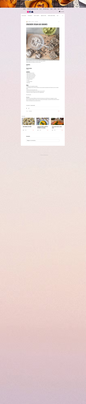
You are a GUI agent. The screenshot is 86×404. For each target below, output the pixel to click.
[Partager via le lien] (28, 108)
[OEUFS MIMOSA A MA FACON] (28, 121)
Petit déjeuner (30, 15)
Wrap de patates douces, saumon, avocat (57, 127)
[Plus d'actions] (58, 21)
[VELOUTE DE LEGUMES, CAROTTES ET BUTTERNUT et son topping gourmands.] (42, 121)
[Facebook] (30, 12)
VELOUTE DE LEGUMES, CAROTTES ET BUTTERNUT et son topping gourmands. (42, 127)
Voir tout (63, 116)
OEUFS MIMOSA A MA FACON (27, 126)
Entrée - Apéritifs (36, 15)
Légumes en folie (43, 15)
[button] (62, 15)
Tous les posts (24, 15)
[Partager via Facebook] (26, 108)
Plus (57, 15)
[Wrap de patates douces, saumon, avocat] (57, 121)
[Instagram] (28, 12)
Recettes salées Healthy (51, 15)
